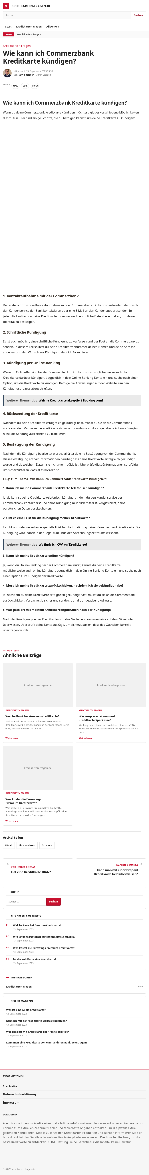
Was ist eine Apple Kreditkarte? (26, 1010)
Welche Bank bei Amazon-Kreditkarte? (32, 716)
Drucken (47, 845)
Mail (15, 86)
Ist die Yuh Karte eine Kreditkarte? (34, 959)
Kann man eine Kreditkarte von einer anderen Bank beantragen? (46, 1042)
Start (8, 26)
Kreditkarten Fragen (29, 26)
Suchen (138, 15)
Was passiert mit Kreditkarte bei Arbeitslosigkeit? (37, 1031)
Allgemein (52, 26)
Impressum (11, 1102)
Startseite (10, 1086)
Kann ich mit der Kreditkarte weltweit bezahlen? (36, 1021)
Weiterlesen (12, 738)
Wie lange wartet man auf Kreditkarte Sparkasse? (97, 718)
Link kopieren (27, 845)
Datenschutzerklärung (19, 1094)
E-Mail (8, 845)
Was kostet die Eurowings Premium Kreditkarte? (23, 801)
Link (25, 86)
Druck (35, 86)
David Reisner (26, 74)
